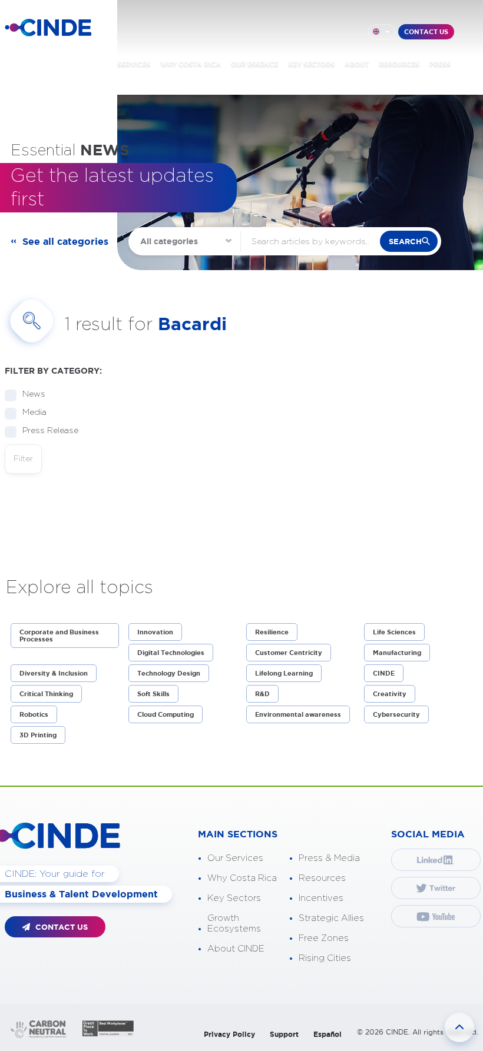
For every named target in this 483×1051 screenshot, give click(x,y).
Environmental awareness (298, 714)
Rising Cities (325, 958)
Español (327, 1034)
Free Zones (324, 938)
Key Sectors (234, 898)
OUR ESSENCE (254, 64)
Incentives (321, 898)
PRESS (440, 64)
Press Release (50, 431)
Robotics (33, 714)
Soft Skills (153, 693)
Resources (322, 878)
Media (34, 412)
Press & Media (329, 858)
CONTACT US (426, 31)
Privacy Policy (229, 1034)
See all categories (65, 241)
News (33, 394)
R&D (262, 693)
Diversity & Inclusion (53, 673)
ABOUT (357, 64)
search (405, 241)
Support (284, 1034)
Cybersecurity (396, 714)
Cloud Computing (165, 714)
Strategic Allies (331, 918)
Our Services (235, 858)
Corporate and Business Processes (59, 635)
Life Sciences (394, 632)
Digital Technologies (170, 652)
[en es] (381, 31)
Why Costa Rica (242, 878)
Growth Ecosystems (234, 923)
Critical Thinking (46, 693)
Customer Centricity (288, 652)
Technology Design (168, 673)
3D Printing (38, 735)
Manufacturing (397, 652)
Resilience (272, 632)
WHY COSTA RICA (190, 64)
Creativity (389, 693)
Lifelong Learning (284, 673)
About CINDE (235, 948)
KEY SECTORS (311, 64)
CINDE (384, 673)
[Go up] (459, 1027)
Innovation (155, 632)
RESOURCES (399, 64)
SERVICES (133, 64)
